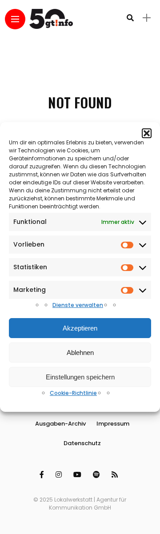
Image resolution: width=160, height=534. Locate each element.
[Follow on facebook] (43, 475)
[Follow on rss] (116, 475)
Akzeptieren (80, 328)
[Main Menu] (15, 19)
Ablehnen (80, 352)
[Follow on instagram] (60, 475)
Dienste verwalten (77, 305)
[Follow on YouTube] (78, 475)
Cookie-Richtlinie (73, 393)
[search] (130, 17)
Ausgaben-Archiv (60, 423)
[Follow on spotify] (98, 475)
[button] (146, 133)
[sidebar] (147, 18)
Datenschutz (82, 443)
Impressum (112, 423)
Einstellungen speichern (80, 377)
